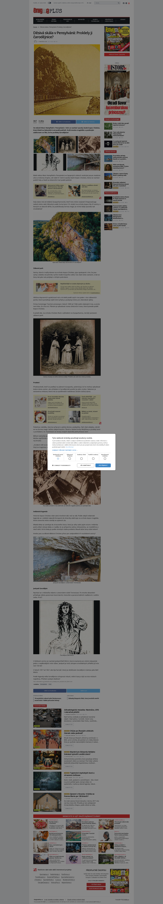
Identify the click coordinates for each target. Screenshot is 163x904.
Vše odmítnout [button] (85, 465)
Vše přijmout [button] (103, 465)
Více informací (70, 447)
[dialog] (81, 452)
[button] (81, 450)
